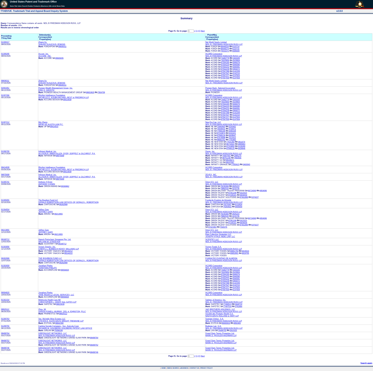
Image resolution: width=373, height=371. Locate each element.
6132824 (238, 204)
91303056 (5, 247)
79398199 (58, 330)
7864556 (237, 158)
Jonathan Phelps (45, 266)
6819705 (245, 253)
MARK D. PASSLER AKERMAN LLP (221, 335)
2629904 (236, 60)
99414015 (54, 127)
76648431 (221, 129)
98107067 (230, 162)
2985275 (237, 156)
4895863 (241, 144)
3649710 (238, 304)
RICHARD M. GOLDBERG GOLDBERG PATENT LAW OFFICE (65, 328)
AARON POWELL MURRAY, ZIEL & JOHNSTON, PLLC (62, 311)
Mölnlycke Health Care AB (49, 300)
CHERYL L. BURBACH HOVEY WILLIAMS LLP (58, 249)
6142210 (236, 73)
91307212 (5, 122)
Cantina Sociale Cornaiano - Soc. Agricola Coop (58, 326)
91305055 (5, 200)
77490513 (227, 304)
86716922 (230, 144)
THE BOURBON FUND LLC (50, 258)
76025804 (225, 60)
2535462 (232, 127)
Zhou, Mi (42, 309)
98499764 (5, 333)
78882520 (225, 188)
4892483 (237, 323)
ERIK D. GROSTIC (46, 90)
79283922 (227, 207)
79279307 (227, 204)
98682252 (221, 140)
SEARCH (176, 368)
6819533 (245, 251)
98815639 (60, 304)
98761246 (226, 158)
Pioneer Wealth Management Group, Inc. (55, 88)
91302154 (5, 300)
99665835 (59, 58)
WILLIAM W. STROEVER (49, 242)
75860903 (221, 127)
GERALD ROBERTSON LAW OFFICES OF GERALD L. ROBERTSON (68, 202)
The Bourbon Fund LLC (48, 200)
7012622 (232, 137)
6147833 (236, 76)
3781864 (238, 306)
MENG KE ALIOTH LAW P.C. (50, 124)
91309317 (5, 42)
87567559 (225, 78)
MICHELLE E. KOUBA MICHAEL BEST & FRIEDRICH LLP (63, 97)
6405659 (238, 207)
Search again (366, 363)
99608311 (62, 46)
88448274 (225, 49)
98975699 (60, 156)
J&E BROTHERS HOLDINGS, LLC (220, 309)
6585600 (236, 51)
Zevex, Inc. (210, 151)
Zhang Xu (42, 42)
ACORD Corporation (213, 54)
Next (203, 31)
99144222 (68, 253)
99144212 (68, 251)
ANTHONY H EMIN (46, 184)
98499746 (5, 348)
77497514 (227, 306)
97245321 (232, 195)
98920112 (5, 309)
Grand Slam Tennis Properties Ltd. (220, 333)
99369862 (65, 186)
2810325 (233, 330)
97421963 (212, 227)
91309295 (5, 54)
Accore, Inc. (43, 54)
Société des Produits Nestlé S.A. (219, 314)
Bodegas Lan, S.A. (213, 326)
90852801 (234, 253)
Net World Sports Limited (216, 42)
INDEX (169, 368)
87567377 (225, 76)
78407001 (226, 156)
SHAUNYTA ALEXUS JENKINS (51, 44)
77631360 (230, 142)
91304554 (5, 210)
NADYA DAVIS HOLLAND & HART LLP (222, 316)
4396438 (232, 131)
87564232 (225, 67)
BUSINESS (184, 368)
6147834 (236, 78)
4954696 (263, 191)
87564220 (225, 65)
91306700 (5, 151)
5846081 (236, 67)
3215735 (235, 188)
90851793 (234, 251)
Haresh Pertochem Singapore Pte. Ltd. (54, 239)
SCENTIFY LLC (212, 239)
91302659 (5, 266)
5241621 (232, 133)
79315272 (225, 51)
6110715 (235, 49)
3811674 (241, 142)
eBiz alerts (52, 6)
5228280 (241, 146)
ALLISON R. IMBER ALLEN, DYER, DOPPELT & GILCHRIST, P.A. (66, 153)
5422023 (243, 193)
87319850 (230, 146)
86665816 (226, 323)
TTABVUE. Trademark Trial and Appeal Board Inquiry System (34, 11)
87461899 (244, 197)
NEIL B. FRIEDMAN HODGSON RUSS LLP (224, 44)
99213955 (58, 214)
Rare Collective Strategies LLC (218, 234)
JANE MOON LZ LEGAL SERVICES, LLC (56, 295)
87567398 (225, 71)
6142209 (236, 71)
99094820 (65, 270)
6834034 (243, 195)
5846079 (236, 62)
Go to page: (182, 31)
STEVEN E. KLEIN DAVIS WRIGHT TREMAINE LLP (61, 321)
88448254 (225, 46)
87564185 (225, 62)
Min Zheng (42, 122)
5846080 (236, 65)
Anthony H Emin (45, 182)
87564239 (225, 69)
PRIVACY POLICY (206, 368)
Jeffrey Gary (43, 210)
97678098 (221, 137)
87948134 (221, 135)
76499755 (222, 330)
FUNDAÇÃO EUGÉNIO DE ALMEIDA (221, 258)
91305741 (5, 182)
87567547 (225, 73)
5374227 (255, 197)
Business (44, 6)
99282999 (63, 204)
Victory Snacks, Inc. (47, 247)
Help (63, 6)
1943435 (236, 58)
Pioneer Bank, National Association (220, 88)
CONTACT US (194, 368)
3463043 (246, 164)
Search (24, 6)
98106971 (230, 160)
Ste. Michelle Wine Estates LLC (51, 319)
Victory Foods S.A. (213, 247)
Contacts (37, 6)
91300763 (5, 319)
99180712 (5, 239)
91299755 (5, 326)
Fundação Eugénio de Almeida (218, 200)
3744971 (232, 129)
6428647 (232, 135)
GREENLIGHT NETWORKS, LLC (52, 333)
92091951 (5, 88)
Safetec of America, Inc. (215, 300)
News (59, 6)
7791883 (232, 140)
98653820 (90, 92)
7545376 (223, 227)
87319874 (221, 133)
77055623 (235, 164)
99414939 (67, 100)
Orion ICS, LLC (211, 182)
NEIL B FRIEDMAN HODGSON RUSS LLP (223, 56)
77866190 (221, 131)
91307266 (5, 95)
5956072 (236, 69)
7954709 (101, 92)
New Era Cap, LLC (213, 122)
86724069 (252, 191)
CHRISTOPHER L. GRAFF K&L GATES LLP (57, 302)
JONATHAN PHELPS (47, 268)
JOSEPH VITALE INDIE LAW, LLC (220, 236)
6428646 (241, 148)
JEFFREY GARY (45, 212)
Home (12, 6)
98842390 (59, 323)
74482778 (225, 58)
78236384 (225, 186)
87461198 (232, 193)
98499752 (5, 341)
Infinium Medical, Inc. (47, 151)
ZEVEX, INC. (211, 175)
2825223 (235, 186)
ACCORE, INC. (44, 56)
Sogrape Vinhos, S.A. (214, 319)
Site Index (18, 6)
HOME (163, 368)
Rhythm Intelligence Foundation (51, 95)
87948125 (230, 148)
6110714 (235, 46)
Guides (30, 6)
